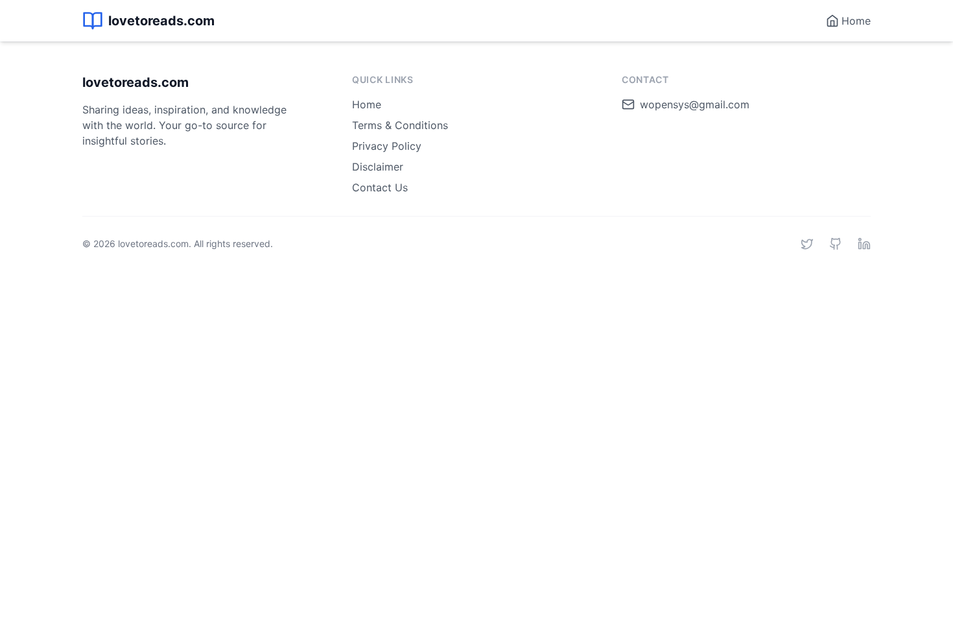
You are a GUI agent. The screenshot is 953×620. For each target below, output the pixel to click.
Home (366, 104)
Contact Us (380, 187)
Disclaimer (377, 166)
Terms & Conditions (400, 125)
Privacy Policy (386, 145)
